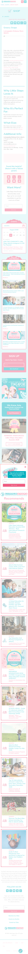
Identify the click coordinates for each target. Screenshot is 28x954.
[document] (14, 477)
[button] (25, 467)
